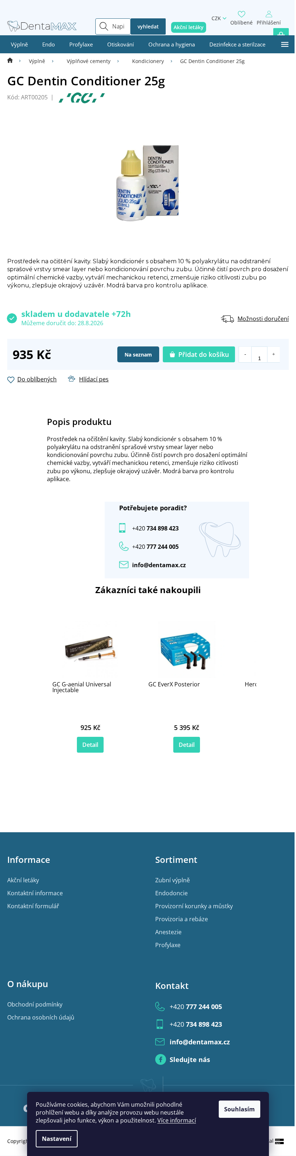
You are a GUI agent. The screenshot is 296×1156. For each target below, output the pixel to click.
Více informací (176, 1120)
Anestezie (168, 932)
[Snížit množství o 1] (245, 354)
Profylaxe (167, 945)
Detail (90, 745)
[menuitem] (19, 44)
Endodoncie (171, 893)
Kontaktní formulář (33, 906)
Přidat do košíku (203, 354)
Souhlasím (239, 1109)
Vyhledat (148, 26)
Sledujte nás (190, 1059)
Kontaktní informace (35, 893)
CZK (216, 18)
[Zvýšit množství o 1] (273, 354)
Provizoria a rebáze (181, 919)
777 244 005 (196, 1006)
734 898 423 (155, 528)
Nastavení (56, 1139)
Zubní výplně (172, 880)
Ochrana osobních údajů (40, 1017)
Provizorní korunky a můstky (194, 906)
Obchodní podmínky (34, 1004)
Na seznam (138, 354)
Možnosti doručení (263, 319)
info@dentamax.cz (159, 565)
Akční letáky (23, 880)
